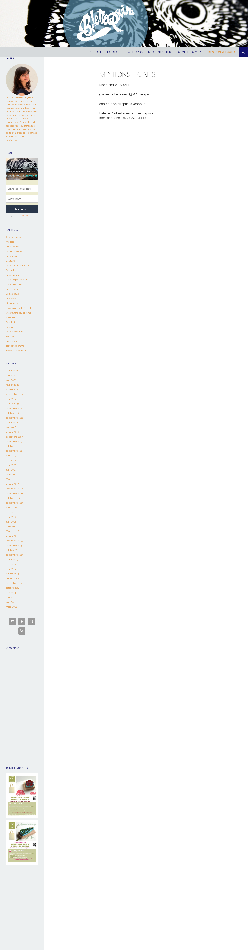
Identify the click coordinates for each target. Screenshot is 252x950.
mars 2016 (11, 526)
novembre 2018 (14, 408)
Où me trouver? (189, 52)
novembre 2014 (14, 583)
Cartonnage (12, 256)
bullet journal (13, 246)
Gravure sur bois (15, 284)
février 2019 (12, 403)
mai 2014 (11, 597)
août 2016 (11, 507)
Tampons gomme (15, 345)
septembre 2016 (15, 502)
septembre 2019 (14, 394)
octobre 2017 (12, 446)
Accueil (95, 52)
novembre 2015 (14, 545)
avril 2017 (11, 469)
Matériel (10, 317)
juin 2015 (11, 564)
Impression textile (15, 289)
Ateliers (10, 242)
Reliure (10, 336)
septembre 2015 (14, 554)
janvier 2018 (12, 432)
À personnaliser (14, 237)
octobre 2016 (13, 498)
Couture (10, 260)
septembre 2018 (15, 417)
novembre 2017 (14, 441)
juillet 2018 (12, 422)
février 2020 (12, 384)
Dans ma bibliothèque (17, 265)
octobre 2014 (12, 587)
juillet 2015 (12, 559)
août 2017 (11, 455)
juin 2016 (11, 512)
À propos (135, 52)
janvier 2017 (12, 484)
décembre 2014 (14, 578)
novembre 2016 (14, 493)
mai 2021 (11, 375)
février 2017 (12, 479)
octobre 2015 (12, 550)
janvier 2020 (12, 389)
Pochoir (10, 327)
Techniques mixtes (16, 350)
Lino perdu (12, 298)
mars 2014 (11, 606)
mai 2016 (11, 517)
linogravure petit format (18, 308)
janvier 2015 (12, 573)
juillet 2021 (12, 370)
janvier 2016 (12, 536)
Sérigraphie (12, 341)
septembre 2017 (14, 451)
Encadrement (13, 275)
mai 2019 (11, 399)
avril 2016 (11, 521)
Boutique (114, 52)
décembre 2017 (14, 436)
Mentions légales (222, 52)
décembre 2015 (14, 540)
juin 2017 (11, 460)
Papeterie (11, 322)
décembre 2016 (14, 488)
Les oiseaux (12, 293)
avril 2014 (11, 602)
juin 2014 (11, 592)
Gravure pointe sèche (17, 279)
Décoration (11, 270)
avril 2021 (11, 380)
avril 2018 (11, 427)
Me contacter (159, 52)
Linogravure (12, 303)
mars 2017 (11, 474)
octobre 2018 (13, 413)
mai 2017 (11, 465)
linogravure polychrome (18, 312)
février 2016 (12, 531)
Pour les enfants (14, 331)
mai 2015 (11, 569)
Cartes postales (14, 251)
